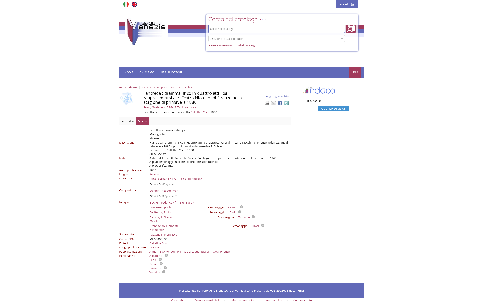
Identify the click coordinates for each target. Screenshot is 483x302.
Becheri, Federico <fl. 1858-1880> (172, 202)
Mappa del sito (302, 300)
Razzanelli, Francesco (163, 234)
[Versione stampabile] (267, 103)
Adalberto (155, 255)
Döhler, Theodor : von (164, 190)
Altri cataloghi (247, 45)
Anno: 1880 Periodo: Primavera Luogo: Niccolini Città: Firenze (189, 251)
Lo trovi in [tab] (127, 121)
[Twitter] (286, 103)
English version (134, 4)
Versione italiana (126, 4)
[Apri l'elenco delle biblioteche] (342, 38)
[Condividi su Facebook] (280, 103)
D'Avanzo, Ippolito (161, 207)
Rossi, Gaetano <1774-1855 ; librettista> (170, 107)
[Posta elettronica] (273, 103)
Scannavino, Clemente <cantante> (164, 227)
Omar (255, 226)
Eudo (233, 212)
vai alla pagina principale (158, 87)
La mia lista (186, 87)
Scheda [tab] (142, 121)
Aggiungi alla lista (277, 96)
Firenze (154, 247)
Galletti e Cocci (200, 112)
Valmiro (233, 207)
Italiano (154, 174)
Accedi (344, 4)
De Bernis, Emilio (161, 212)
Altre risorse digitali (333, 108)
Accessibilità (274, 300)
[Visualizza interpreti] (240, 207)
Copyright (177, 300)
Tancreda (244, 217)
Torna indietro (128, 87)
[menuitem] (129, 72)
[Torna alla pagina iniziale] (146, 32)
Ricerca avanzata (220, 45)
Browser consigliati (206, 300)
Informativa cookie (243, 300)
